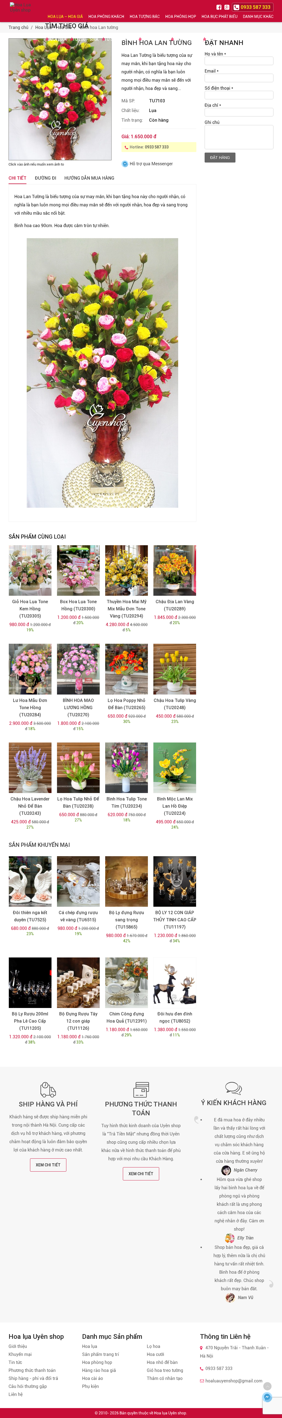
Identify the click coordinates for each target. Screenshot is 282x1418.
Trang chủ (18, 27)
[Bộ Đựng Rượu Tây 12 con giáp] (78, 982)
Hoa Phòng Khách (106, 16)
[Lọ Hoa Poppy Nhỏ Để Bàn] (126, 669)
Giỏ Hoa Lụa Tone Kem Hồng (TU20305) (30, 609)
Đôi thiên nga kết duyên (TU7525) (30, 916)
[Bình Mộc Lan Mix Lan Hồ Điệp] (174, 767)
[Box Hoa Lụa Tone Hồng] (78, 570)
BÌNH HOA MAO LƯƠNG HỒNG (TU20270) (78, 707)
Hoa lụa (89, 1346)
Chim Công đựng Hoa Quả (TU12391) (127, 1017)
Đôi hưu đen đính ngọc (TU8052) (174, 1017)
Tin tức (15, 1362)
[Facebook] (219, 6)
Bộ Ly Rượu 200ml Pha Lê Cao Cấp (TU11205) (30, 1021)
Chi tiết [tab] (17, 178)
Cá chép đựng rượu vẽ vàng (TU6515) (78, 916)
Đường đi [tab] (45, 178)
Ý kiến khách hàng (233, 1103)
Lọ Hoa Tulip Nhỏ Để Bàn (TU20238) (78, 802)
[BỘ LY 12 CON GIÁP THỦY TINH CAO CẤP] (174, 881)
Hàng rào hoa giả (99, 1370)
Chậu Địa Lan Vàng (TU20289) (175, 605)
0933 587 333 (157, 147)
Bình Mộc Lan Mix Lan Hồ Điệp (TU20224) (175, 806)
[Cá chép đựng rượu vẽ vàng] (78, 881)
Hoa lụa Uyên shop (170, 1413)
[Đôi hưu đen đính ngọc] (174, 982)
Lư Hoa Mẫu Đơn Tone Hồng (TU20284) (30, 707)
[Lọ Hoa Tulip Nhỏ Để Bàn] (78, 767)
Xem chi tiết (48, 1165)
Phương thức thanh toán (32, 1370)
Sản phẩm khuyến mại (39, 845)
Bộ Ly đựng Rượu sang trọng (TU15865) (126, 920)
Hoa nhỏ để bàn (162, 1362)
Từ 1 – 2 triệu (154, 39)
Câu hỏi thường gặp (28, 1386)
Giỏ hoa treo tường (165, 1370)
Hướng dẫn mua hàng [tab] (89, 178)
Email (212, 71)
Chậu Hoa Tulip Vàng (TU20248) (175, 704)
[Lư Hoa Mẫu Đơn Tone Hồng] (30, 669)
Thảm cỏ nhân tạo (165, 1378)
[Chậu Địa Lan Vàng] (174, 570)
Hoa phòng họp (97, 1362)
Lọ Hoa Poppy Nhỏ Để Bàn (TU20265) (126, 704)
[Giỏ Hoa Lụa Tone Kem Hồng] (30, 570)
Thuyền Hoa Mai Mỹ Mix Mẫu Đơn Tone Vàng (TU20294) (127, 609)
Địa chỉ (213, 105)
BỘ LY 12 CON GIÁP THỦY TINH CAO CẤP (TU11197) (174, 920)
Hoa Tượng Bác (145, 16)
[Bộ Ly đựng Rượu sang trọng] (126, 881)
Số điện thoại (219, 88)
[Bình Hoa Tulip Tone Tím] (126, 767)
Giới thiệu (18, 1346)
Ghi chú (212, 122)
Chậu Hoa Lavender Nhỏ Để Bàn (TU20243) (30, 806)
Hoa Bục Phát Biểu (219, 16)
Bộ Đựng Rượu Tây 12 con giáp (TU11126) (78, 1021)
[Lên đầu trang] (267, 1386)
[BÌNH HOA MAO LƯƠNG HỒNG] (78, 669)
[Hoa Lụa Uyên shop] (21, 11)
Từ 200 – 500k (85, 39)
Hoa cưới (155, 1354)
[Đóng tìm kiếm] (275, 10)
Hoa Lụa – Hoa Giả (65, 16)
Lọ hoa (153, 1346)
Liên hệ (16, 1394)
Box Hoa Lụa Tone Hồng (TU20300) (78, 605)
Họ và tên (215, 54)
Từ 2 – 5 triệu (186, 39)
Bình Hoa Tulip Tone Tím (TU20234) (127, 802)
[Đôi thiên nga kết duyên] (30, 881)
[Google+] (227, 6)
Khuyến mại (20, 1354)
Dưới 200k (57, 39)
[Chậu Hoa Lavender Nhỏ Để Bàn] (30, 767)
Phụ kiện (90, 1386)
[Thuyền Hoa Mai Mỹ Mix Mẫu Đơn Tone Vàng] (126, 570)
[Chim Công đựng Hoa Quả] (126, 982)
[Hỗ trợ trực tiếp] (267, 1397)
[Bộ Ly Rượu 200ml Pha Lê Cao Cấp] (30, 982)
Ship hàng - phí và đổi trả (33, 1378)
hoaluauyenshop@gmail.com (233, 1381)
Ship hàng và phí (48, 1104)
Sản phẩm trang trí (100, 1354)
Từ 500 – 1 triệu (119, 39)
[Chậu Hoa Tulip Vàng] (174, 669)
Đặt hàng (220, 157)
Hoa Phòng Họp (180, 16)
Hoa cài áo (92, 1378)
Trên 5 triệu (217, 39)
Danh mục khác (258, 16)
